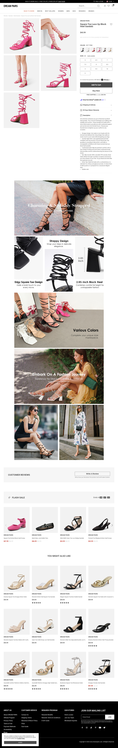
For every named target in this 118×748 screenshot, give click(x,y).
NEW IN (39, 11)
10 (107, 69)
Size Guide (91, 56)
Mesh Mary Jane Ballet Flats (40, 538)
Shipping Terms (26, 717)
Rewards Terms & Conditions (51, 717)
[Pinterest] (95, 727)
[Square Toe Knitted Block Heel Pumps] (17, 520)
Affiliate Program (9, 717)
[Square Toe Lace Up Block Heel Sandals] (82, 50)
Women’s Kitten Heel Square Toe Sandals (43, 597)
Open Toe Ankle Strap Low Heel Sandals (43, 640)
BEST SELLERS (50, 11)
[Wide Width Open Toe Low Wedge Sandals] (73, 520)
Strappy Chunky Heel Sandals (96, 683)
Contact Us (24, 715)
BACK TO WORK (29, 11)
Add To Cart (96, 85)
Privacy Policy (8, 720)
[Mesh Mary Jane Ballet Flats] (45, 520)
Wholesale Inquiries (70, 720)
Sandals (11, 15)
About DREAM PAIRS (10, 715)
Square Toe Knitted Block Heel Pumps (14, 538)
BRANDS (91, 11)
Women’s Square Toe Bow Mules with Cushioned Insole (19, 640)
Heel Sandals (17, 15)
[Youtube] (100, 727)
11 (85, 73)
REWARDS (82, 11)
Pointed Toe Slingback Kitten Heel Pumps (100, 538)
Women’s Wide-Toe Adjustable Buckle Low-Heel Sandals (76, 640)
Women (6, 15)
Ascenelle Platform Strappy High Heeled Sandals (45, 683)
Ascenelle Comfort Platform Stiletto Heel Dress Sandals (19, 683)
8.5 (107, 64)
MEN (68, 11)
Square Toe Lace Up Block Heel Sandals (31, 15)
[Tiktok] (91, 727)
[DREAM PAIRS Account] (105, 6)
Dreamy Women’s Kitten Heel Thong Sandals (100, 640)
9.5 (96, 69)
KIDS (74, 11)
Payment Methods (10, 726)
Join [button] (109, 717)
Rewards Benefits (47, 715)
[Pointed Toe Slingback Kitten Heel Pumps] (101, 520)
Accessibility (8, 729)
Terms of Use (8, 723)
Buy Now (96, 91)
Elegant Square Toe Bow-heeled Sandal (71, 597)
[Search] (98, 6)
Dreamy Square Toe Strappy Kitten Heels (15, 597)
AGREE (20, 742)
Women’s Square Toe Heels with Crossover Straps (102, 597)
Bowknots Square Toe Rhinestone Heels (71, 683)
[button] (110, 1)
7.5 (85, 64)
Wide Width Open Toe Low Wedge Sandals (72, 538)
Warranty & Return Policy (29, 720)
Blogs (5, 732)
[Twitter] (104, 727)
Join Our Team (69, 717)
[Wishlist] (108, 6)
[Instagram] (87, 727)
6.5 (96, 60)
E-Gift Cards (45, 720)
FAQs (23, 723)
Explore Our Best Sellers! (50, 1)
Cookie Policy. (21, 738)
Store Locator (68, 715)
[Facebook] (82, 727)
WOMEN (61, 11)
